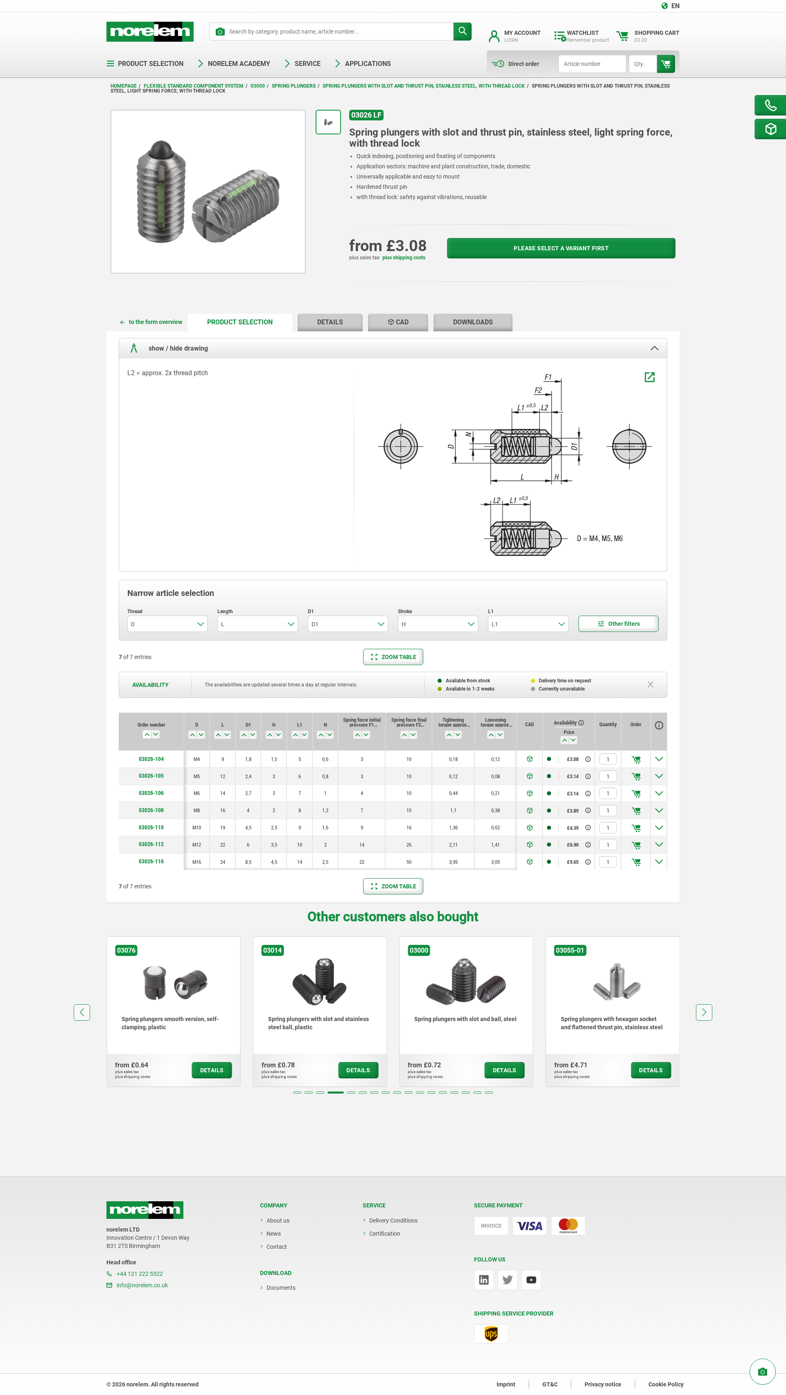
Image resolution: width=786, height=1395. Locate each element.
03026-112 (151, 844)
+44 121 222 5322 (139, 1273)
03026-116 (151, 861)
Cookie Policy (666, 1384)
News (274, 1233)
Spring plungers (294, 86)
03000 (258, 86)
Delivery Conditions (393, 1220)
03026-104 (151, 759)
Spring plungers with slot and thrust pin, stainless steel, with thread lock (424, 86)
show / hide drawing (177, 348)
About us (278, 1220)
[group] (173, 1011)
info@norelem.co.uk (141, 1285)
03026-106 (151, 793)
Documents (281, 1287)
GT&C (550, 1384)
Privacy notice (603, 1384)
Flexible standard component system (194, 86)
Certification (384, 1233)
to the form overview (155, 322)
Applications (368, 64)
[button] (297, 1093)
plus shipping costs (403, 257)
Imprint (506, 1384)
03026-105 (151, 775)
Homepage (124, 86)
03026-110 (151, 827)
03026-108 (151, 810)
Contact (277, 1246)
